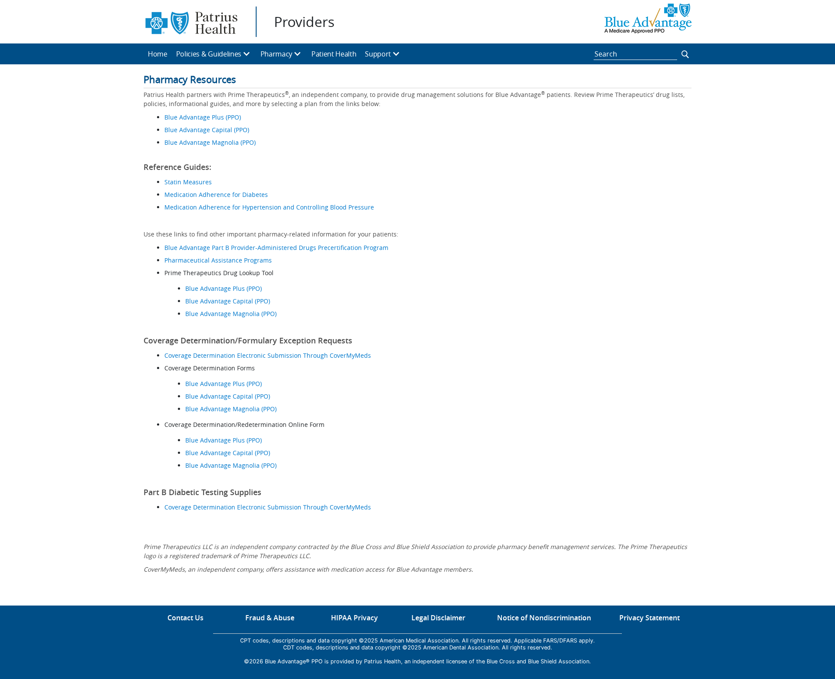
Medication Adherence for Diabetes (216, 194)
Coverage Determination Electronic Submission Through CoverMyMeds (267, 355)
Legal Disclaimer (438, 617)
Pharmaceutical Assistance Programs (218, 260)
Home (157, 54)
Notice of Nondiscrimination (544, 617)
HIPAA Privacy (354, 617)
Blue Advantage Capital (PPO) (206, 130)
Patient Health (334, 54)
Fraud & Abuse (269, 617)
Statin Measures (188, 182)
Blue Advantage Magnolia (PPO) (210, 142)
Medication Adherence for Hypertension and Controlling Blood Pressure (269, 207)
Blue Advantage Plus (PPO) (202, 117)
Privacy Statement (649, 617)
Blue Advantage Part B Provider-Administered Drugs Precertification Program (276, 247)
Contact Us (185, 617)
